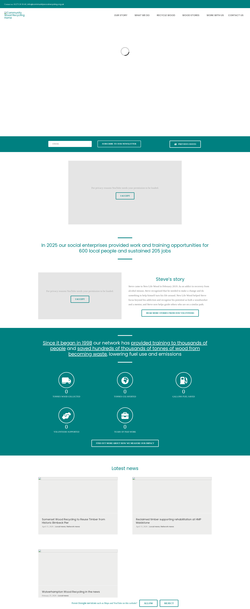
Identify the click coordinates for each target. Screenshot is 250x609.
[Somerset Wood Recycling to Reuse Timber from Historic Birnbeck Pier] (78, 495)
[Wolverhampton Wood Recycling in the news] (78, 567)
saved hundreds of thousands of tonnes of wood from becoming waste (134, 351)
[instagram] (234, 4)
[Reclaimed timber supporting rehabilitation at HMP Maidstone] (172, 495)
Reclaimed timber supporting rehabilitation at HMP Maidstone (168, 521)
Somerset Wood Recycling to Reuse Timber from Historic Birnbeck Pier (73, 521)
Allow (148, 603)
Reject (169, 603)
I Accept (125, 196)
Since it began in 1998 (67, 343)
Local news (60, 526)
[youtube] (239, 4)
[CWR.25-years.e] (15, 12)
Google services (87, 603)
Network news (73, 526)
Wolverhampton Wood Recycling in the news (71, 592)
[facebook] (229, 4)
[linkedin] (244, 4)
